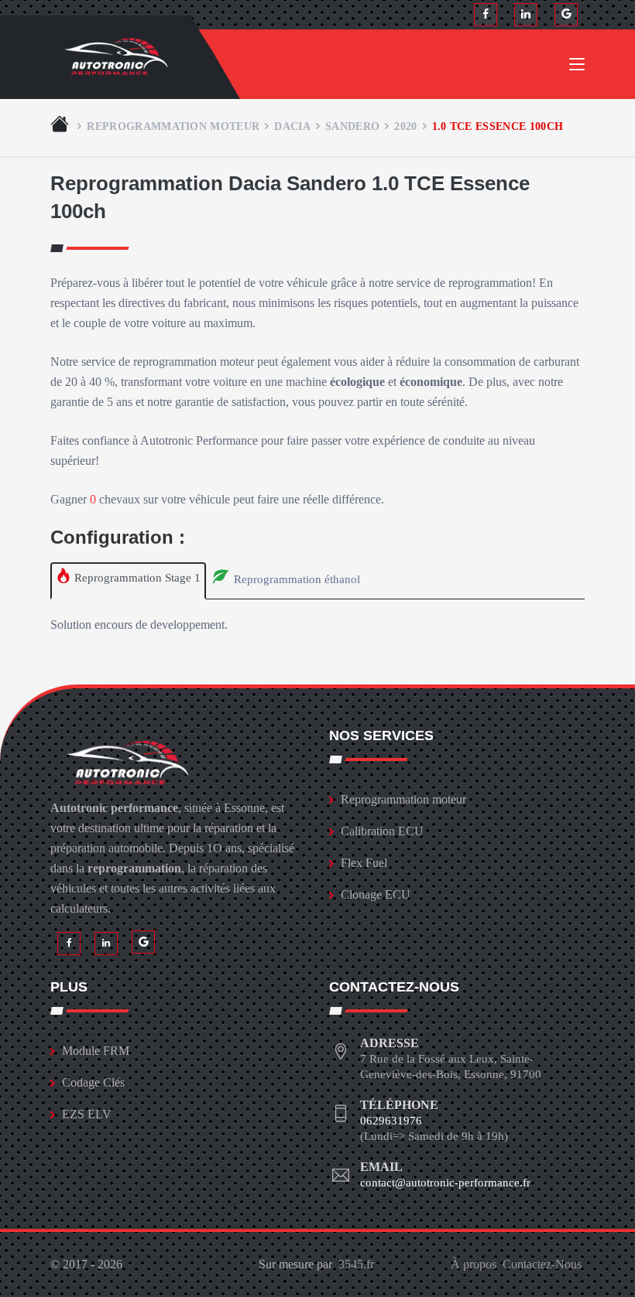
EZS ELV (87, 1114)
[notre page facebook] (485, 14)
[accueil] (61, 126)
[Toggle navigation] (577, 67)
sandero (352, 126)
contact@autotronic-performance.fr (445, 1182)
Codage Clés (93, 1082)
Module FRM (95, 1050)
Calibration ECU (382, 831)
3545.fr (356, 1264)
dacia (292, 126)
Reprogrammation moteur (173, 126)
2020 (405, 126)
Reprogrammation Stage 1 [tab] (136, 578)
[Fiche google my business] (566, 14)
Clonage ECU (375, 894)
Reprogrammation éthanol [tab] (295, 579)
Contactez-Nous (542, 1264)
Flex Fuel (364, 862)
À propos (473, 1264)
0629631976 (391, 1120)
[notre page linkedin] (525, 14)
